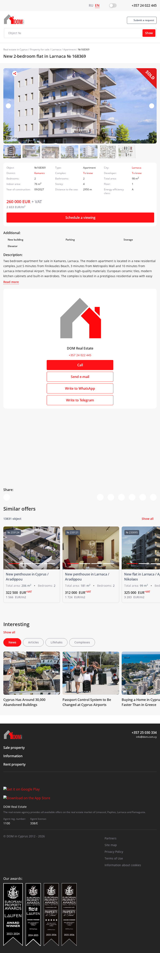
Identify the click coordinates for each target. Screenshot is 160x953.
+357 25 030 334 (144, 732)
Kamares (39, 173)
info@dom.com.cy (146, 737)
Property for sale (39, 49)
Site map (111, 845)
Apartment (69, 49)
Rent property (14, 764)
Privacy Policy (114, 852)
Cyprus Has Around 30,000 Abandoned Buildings (24, 702)
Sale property (14, 747)
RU (91, 5)
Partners (110, 838)
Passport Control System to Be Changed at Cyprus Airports (86, 702)
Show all (148, 519)
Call (80, 365)
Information (12, 756)
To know (88, 173)
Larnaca (56, 49)
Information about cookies (123, 865)
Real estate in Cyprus (15, 49)
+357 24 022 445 (144, 5)
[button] (151, 105)
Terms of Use (114, 858)
